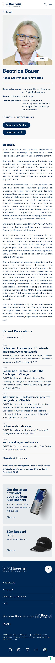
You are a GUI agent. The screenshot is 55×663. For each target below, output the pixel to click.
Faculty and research (14, 597)
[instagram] (44, 649)
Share (41, 58)
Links (5, 604)
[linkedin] (27, 649)
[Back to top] (48, 569)
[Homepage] (15, 569)
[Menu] (50, 4)
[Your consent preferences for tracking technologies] (50, 658)
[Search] (45, 4)
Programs (8, 590)
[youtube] (36, 649)
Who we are (9, 583)
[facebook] (10, 649)
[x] (18, 649)
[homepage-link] (11, 5)
